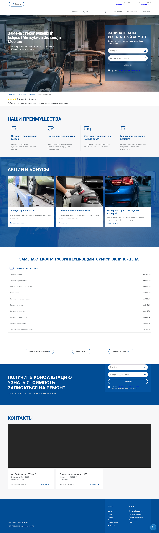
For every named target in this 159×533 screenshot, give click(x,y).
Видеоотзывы (132, 12)
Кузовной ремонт (135, 511)
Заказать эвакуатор (120, 351)
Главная (74, 12)
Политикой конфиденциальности (129, 70)
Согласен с (126, 71)
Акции (105, 12)
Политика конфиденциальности (21, 526)
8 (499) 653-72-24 (120, 5)
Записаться (80, 351)
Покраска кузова (135, 514)
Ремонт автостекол (136, 517)
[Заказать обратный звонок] (153, 527)
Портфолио (117, 12)
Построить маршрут (18, 484)
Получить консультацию (39, 351)
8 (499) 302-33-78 (145, 5)
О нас (95, 12)
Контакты (147, 12)
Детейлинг (133, 520)
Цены (85, 12)
